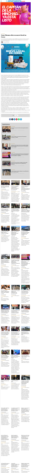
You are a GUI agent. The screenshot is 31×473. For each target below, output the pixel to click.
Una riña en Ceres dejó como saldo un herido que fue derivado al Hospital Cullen (15, 210)
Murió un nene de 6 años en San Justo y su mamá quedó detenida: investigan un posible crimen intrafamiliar (25, 437)
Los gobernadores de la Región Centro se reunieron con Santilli (5, 232)
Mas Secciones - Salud (24, 295)
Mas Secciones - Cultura (15, 315)
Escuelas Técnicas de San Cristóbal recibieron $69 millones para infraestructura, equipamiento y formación (19, 163)
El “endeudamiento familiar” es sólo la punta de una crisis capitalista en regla (5, 292)
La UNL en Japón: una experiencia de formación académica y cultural (18, 137)
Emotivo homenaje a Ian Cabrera (5, 381)
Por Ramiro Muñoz (6, 42)
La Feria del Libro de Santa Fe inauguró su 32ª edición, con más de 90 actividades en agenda (15, 311)
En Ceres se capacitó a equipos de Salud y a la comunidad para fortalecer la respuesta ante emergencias (15, 188)
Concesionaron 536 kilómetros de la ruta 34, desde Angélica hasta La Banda (25, 333)
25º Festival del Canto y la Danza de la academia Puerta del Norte (5, 464)
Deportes (12, 469)
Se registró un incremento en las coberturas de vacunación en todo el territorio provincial (25, 292)
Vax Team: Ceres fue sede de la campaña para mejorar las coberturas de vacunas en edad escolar (15, 333)
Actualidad (3, 33)
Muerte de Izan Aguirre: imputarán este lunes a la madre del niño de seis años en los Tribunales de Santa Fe (5, 262)
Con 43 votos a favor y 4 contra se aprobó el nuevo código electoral (25, 356)
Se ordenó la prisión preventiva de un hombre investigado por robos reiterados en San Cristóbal (25, 233)
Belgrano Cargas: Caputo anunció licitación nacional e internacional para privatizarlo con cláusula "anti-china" (25, 465)
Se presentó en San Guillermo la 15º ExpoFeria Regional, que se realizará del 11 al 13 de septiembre (25, 210)
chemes (16, 115)
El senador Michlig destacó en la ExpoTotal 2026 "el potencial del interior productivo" (5, 356)
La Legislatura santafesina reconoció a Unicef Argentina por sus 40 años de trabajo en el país (15, 409)
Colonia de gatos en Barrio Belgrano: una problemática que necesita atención (20, 171)
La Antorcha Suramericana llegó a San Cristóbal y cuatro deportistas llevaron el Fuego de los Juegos (15, 465)
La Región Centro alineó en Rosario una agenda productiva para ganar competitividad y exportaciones (25, 382)
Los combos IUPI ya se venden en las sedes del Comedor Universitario (25, 311)
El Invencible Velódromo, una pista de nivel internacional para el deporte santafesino (5, 409)
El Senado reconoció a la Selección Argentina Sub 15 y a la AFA (19, 128)
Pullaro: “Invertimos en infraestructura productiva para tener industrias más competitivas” (15, 233)
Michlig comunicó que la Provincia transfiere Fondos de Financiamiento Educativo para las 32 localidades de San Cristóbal (19, 146)
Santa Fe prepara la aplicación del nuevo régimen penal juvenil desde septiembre (14, 436)
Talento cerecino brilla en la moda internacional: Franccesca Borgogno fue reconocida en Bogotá (5, 333)
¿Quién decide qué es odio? (14, 381)
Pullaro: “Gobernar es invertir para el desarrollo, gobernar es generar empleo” (15, 356)
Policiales (3, 315)
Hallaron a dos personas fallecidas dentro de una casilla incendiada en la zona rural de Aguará (5, 311)
